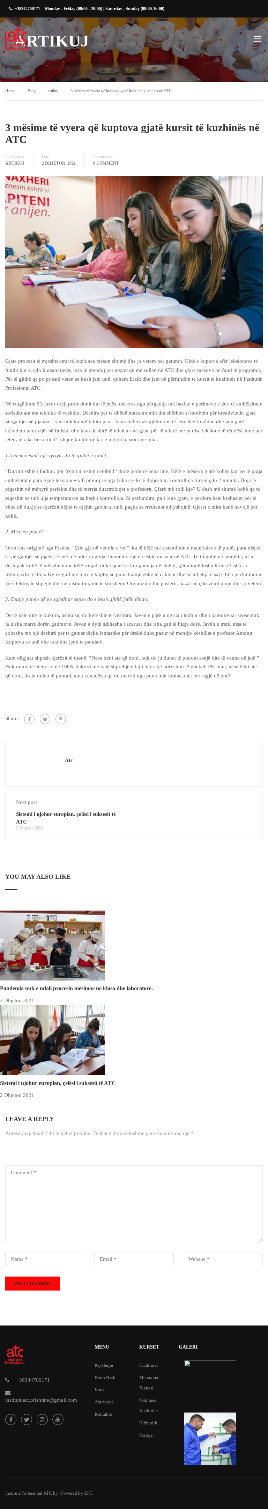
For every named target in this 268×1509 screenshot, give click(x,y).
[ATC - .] (32, 42)
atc (69, 760)
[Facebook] (29, 719)
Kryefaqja (104, 1365)
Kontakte (103, 1414)
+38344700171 (27, 8)
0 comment (106, 163)
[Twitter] (45, 719)
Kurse (100, 1389)
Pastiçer (146, 1435)
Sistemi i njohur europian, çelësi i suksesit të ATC (58, 1083)
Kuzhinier (148, 1365)
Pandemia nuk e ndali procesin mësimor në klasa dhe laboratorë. (76, 988)
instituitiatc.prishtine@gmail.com (41, 1400)
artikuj (14, 163)
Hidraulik (148, 1422)
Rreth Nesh (105, 1377)
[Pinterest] (60, 719)
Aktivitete (104, 1401)
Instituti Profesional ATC (28, 1493)
